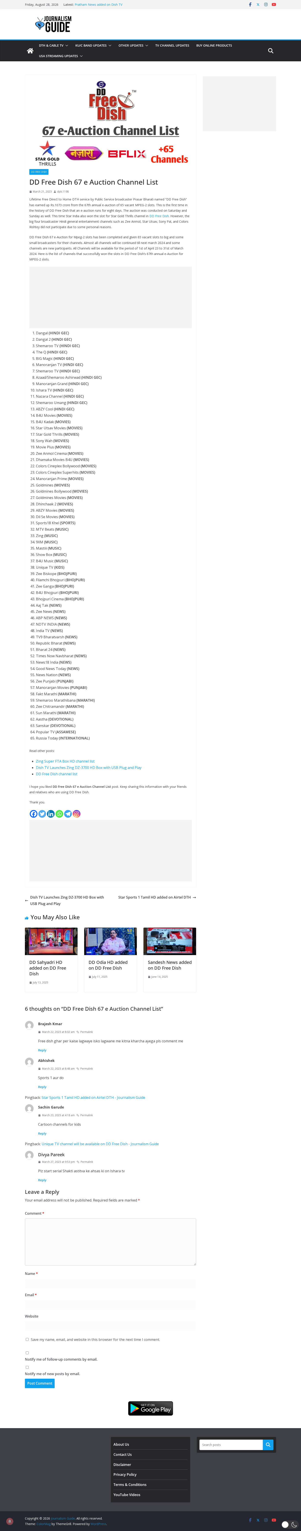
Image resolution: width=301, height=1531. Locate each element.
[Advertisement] (110, 297)
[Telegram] (68, 814)
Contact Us (122, 1454)
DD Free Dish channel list (56, 774)
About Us (121, 1444)
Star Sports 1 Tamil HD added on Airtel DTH (154, 897)
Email (31, 1295)
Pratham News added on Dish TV (98, 4)
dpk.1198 (63, 191)
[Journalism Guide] (30, 51)
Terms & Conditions (130, 1484)
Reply (42, 1050)
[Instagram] (76, 814)
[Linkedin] (51, 814)
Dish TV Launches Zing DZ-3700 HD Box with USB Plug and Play (88, 767)
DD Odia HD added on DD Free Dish (108, 965)
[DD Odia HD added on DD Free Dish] (110, 930)
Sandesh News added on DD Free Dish (170, 965)
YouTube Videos (126, 1494)
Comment (34, 1213)
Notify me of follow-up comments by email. (61, 1359)
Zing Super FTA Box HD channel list (65, 761)
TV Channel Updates (172, 45)
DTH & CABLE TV (51, 45)
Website (31, 1316)
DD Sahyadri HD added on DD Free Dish (47, 968)
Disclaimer (122, 1464)
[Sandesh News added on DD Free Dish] (169, 930)
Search (268, 1444)
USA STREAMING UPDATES (58, 56)
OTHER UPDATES (131, 45)
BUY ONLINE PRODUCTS (214, 45)
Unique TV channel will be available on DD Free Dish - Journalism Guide (100, 1143)
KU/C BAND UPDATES (91, 45)
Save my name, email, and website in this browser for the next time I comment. (95, 1339)
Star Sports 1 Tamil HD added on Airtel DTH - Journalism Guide (93, 1097)
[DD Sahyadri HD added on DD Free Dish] (51, 930)
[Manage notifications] (9, 1521)
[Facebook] (33, 814)
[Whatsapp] (59, 814)
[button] (65, 45)
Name (31, 1273)
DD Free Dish (39, 171)
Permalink (86, 1032)
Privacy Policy (125, 1474)
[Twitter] (42, 814)
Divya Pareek (51, 1155)
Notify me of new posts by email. (52, 1373)
